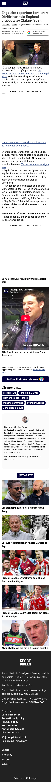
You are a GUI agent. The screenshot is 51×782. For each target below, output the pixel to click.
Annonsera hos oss (13, 729)
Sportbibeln (6, 25)
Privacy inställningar (25, 778)
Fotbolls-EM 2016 (29, 392)
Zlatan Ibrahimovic (13, 407)
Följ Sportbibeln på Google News (22, 379)
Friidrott (7, 764)
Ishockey (7, 754)
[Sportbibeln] (25, 3)
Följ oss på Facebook (14, 737)
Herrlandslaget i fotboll (15, 397)
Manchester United (13, 402)
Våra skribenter (11, 714)
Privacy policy (10, 721)
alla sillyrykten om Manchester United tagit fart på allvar (25, 73)
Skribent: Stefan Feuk (10, 28)
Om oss (6, 711)
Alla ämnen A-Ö (11, 732)
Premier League (35, 402)
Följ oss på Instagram (14, 741)
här (23, 456)
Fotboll (14, 25)
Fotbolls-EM (9, 392)
